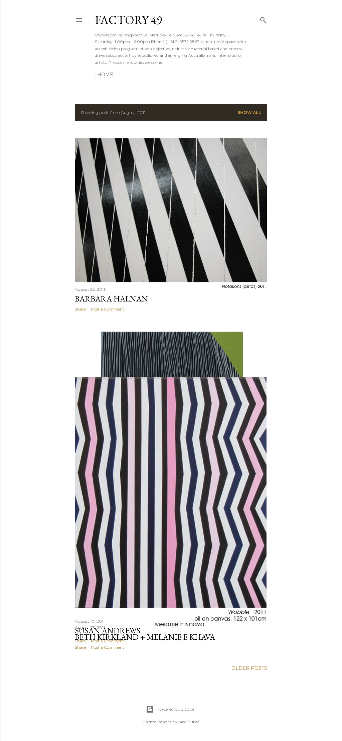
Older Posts (249, 668)
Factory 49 (128, 20)
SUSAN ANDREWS (107, 630)
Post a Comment (107, 309)
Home (105, 75)
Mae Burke (188, 721)
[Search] (263, 18)
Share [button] (80, 309)
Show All (249, 112)
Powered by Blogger (176, 709)
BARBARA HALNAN (111, 298)
